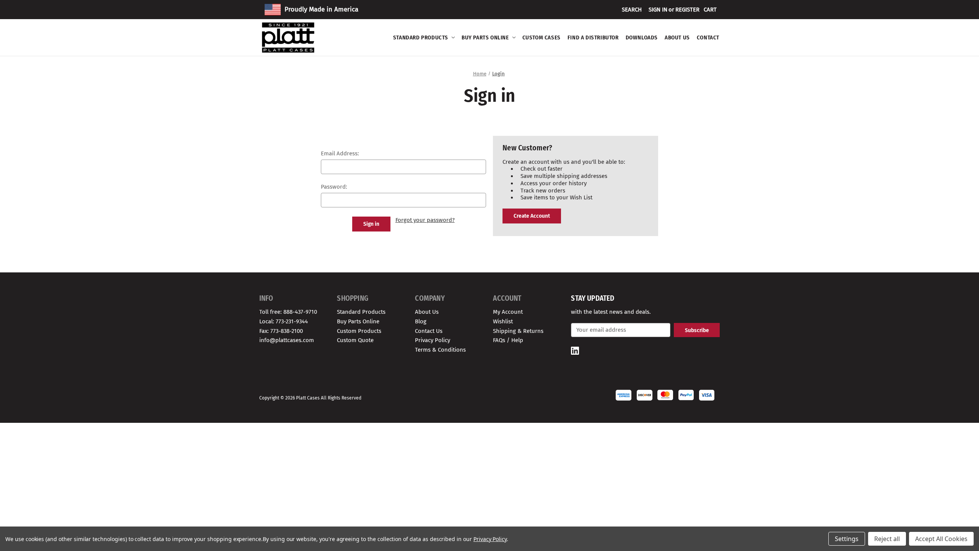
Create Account (532, 215)
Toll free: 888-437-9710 (288, 311)
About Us (677, 37)
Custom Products (359, 331)
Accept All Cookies (941, 539)
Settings (847, 539)
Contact (708, 37)
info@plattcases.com (286, 340)
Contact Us (428, 331)
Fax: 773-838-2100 (281, 331)
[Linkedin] (575, 351)
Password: (334, 186)
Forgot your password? (425, 220)
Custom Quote (355, 340)
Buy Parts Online (485, 37)
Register (687, 9)
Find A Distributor (593, 37)
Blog (420, 321)
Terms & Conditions (440, 349)
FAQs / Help (508, 340)
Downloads (642, 37)
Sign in (658, 9)
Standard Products (420, 37)
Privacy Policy (432, 340)
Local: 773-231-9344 (283, 321)
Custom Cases (541, 37)
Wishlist (503, 321)
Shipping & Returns (518, 331)
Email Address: (340, 153)
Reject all (887, 539)
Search (632, 9)
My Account (508, 311)
